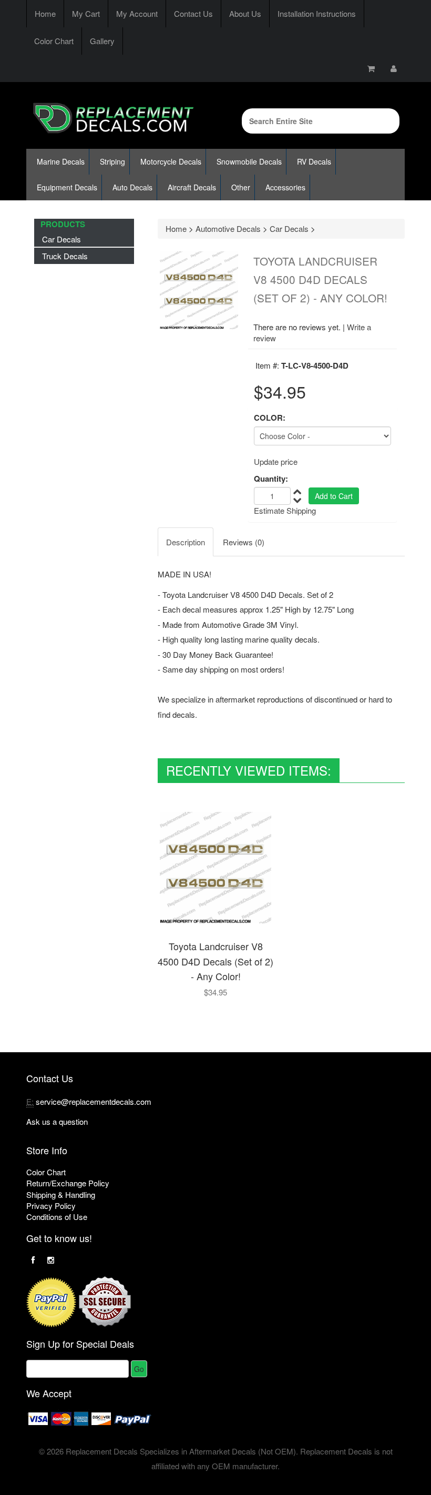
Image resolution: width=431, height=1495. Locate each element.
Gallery (102, 40)
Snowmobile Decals (249, 161)
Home (45, 13)
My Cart (86, 13)
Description (185, 541)
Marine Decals (61, 161)
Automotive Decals (228, 228)
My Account (137, 13)
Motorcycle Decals (170, 161)
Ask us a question (57, 1121)
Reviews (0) (243, 541)
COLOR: (269, 417)
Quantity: (271, 478)
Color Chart (54, 40)
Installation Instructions (317, 13)
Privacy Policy (51, 1205)
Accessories (285, 187)
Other (240, 187)
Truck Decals (65, 255)
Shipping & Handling (60, 1194)
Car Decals (61, 239)
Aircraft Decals (192, 187)
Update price (275, 461)
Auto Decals (132, 187)
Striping (112, 161)
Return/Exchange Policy (67, 1182)
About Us (245, 13)
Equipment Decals (67, 187)
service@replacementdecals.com (93, 1101)
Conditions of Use (56, 1216)
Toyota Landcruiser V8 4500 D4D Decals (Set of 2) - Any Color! (215, 961)
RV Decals (314, 161)
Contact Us (193, 13)
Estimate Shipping (285, 510)
